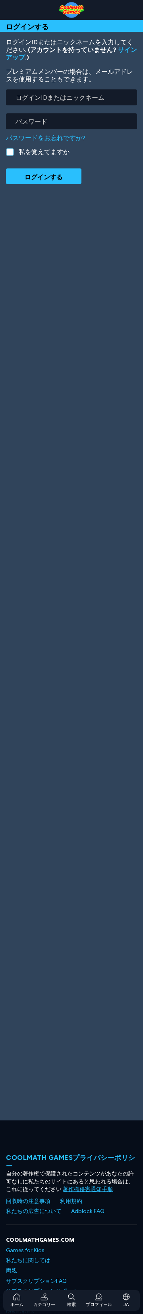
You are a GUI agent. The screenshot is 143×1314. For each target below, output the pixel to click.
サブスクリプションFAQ (36, 1281)
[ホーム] (71, 10)
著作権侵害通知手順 (88, 1189)
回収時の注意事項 (28, 1201)
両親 (11, 1270)
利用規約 (71, 1201)
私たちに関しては (28, 1260)
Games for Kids (25, 1250)
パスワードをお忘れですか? (45, 138)
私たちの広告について (34, 1211)
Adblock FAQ (87, 1211)
